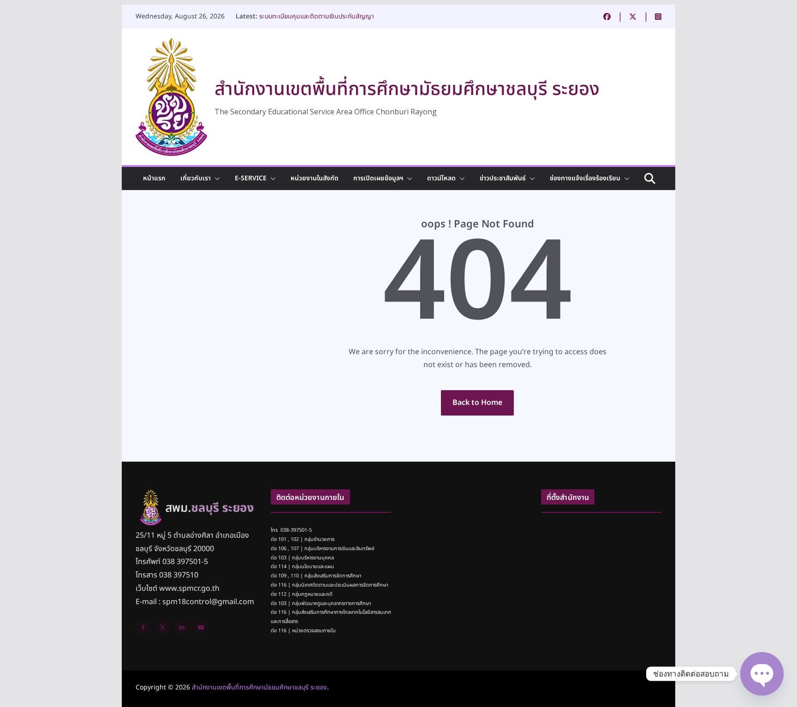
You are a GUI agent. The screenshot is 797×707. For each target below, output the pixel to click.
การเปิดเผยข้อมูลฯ (378, 178)
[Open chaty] (762, 673)
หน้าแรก (154, 178)
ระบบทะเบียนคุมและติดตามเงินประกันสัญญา (316, 16)
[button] (215, 178)
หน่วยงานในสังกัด (315, 178)
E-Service (251, 178)
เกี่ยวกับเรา (195, 178)
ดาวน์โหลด (441, 178)
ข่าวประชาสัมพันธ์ (503, 178)
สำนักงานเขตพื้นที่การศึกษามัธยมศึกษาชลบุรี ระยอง (407, 89)
